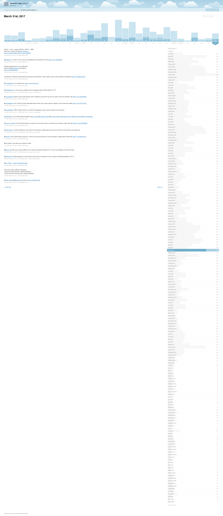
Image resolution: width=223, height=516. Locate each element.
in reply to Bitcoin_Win (34, 152)
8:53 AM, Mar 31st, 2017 (10, 175)
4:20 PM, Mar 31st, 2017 (10, 62)
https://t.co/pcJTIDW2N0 (80, 123)
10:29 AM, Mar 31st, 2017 (10, 152)
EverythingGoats (88, 116)
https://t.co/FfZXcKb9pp (10, 53)
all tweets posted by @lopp (28, 10)
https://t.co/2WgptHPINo (11, 70)
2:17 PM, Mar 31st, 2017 (10, 85)
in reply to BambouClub (34, 158)
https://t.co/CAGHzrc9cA (78, 77)
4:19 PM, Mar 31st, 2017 (10, 72)
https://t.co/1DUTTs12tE (79, 103)
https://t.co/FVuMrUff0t (24, 53)
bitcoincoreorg (19, 180)
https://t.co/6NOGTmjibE (20, 163)
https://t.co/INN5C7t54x (33, 180)
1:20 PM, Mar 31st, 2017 (10, 112)
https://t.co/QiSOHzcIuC (79, 136)
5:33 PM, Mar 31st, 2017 (10, 55)
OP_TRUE (8, 163)
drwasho (7, 136)
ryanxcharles (9, 130)
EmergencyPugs (44, 116)
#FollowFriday (8, 116)
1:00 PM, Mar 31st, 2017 (10, 125)
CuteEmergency (66, 116)
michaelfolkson (9, 83)
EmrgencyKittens (55, 116)
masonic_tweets (10, 123)
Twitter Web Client (23, 55)
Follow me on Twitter (212, 10)
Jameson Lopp (11, 513)
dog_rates (35, 116)
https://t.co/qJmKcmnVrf (31, 83)
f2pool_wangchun (24, 51)
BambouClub (9, 156)
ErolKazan (8, 60)
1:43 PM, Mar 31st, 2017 (10, 105)
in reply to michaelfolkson (34, 92)
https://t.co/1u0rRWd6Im (55, 60)
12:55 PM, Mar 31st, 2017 (10, 132)
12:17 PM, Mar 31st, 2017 (10, 139)
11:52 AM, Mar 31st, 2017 (10, 145)
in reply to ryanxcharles (34, 132)
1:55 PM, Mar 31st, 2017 (10, 99)
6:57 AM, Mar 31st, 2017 (10, 182)
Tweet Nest (25, 513)
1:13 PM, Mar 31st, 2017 (10, 119)
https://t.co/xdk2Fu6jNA (79, 97)
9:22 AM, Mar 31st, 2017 (10, 158)
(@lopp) (19, 3)
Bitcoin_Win (8, 150)
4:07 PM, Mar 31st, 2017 (10, 79)
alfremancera (15, 68)
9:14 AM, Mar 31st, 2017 (10, 165)
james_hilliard (9, 180)
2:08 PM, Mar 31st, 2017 (10, 92)
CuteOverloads (77, 116)
